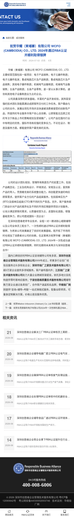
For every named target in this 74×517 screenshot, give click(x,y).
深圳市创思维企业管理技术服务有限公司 (36, 497)
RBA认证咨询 (28, 514)
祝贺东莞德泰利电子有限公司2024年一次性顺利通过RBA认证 (41, 307)
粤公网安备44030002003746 (34, 500)
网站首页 (9, 514)
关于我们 (46, 514)
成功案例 (20, 37)
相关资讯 (10, 317)
